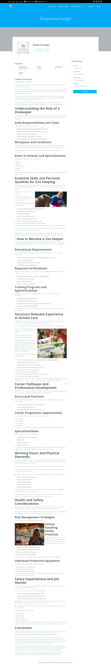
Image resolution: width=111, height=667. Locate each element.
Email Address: (76, 71)
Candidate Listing (76, 6)
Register (91, 6)
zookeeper (26, 115)
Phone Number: (77, 77)
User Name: (76, 65)
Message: (75, 83)
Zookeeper (18, 233)
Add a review (38, 50)
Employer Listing (63, 6)
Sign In (99, 6)
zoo (23, 96)
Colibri (70, 662)
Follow (46, 50)
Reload (88, 85)
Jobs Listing (51, 6)
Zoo (16, 466)
